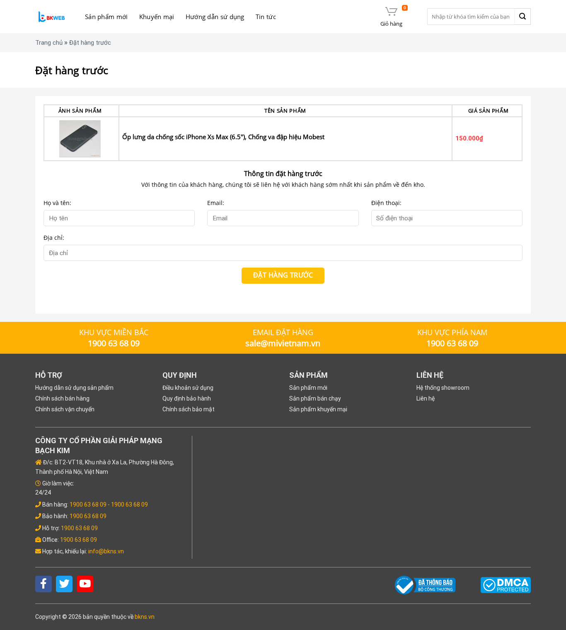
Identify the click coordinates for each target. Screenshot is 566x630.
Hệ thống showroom (442, 387)
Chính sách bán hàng (62, 398)
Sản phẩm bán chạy (315, 398)
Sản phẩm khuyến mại (318, 409)
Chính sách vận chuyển (64, 409)
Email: (215, 203)
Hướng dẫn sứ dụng (215, 16)
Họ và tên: (57, 203)
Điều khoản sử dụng (187, 387)
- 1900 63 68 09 (128, 504)
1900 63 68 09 (88, 504)
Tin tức (266, 16)
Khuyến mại (156, 16)
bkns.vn (145, 616)
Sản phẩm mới (106, 16)
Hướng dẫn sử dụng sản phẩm (74, 387)
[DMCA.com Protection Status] (506, 585)
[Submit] (522, 16)
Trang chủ (49, 42)
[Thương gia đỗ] (51, 17)
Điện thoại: (386, 203)
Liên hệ (425, 398)
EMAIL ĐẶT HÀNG (283, 332)
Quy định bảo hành (186, 398)
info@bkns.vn (106, 551)
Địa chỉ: (54, 237)
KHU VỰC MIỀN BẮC (113, 332)
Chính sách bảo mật (188, 409)
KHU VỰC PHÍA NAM (452, 332)
